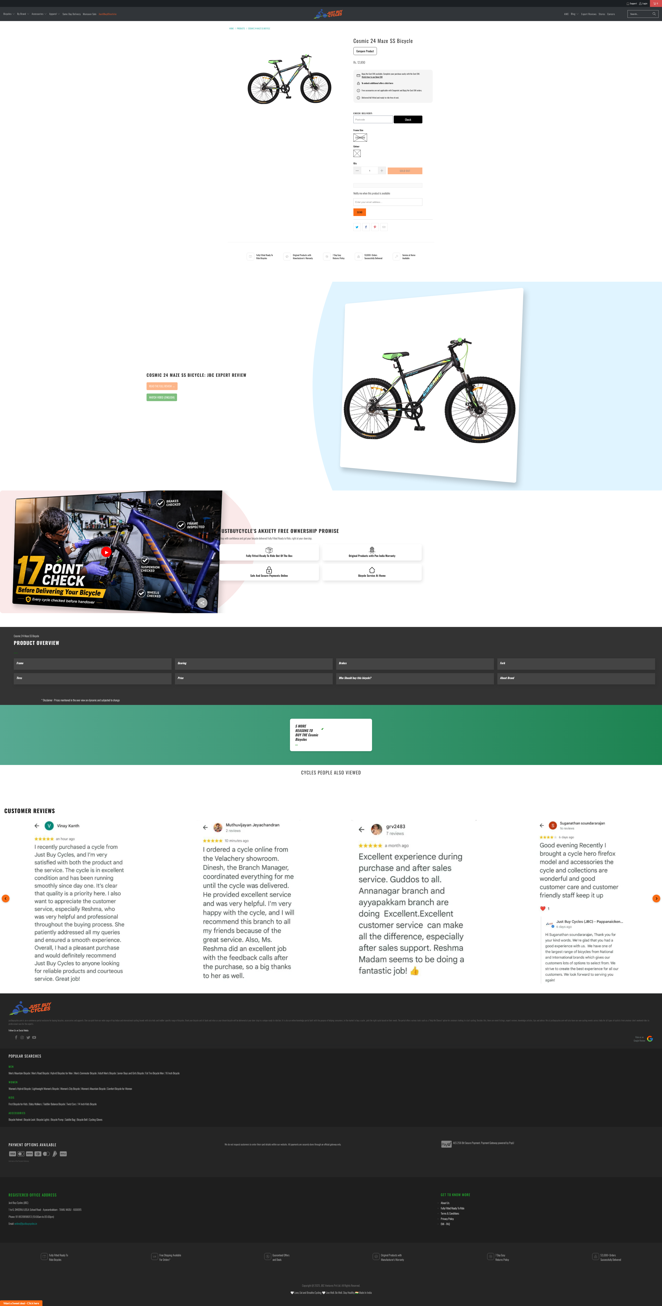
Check (408, 119)
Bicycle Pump (57, 1119)
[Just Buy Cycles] (328, 14)
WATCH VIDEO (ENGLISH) (161, 397)
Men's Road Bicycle (40, 1073)
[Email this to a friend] (384, 227)
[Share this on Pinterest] (375, 227)
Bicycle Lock (29, 1119)
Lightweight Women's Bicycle (45, 1089)
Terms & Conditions (450, 1213)
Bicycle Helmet (15, 1119)
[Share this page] (202, 603)
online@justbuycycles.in (25, 1223)
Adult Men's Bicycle (107, 1073)
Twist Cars (71, 1104)
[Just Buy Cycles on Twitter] (28, 1037)
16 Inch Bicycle (172, 1073)
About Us (445, 1203)
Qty (355, 163)
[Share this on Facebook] (366, 227)
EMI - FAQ (445, 1224)
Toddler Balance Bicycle (54, 1104)
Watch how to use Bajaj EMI (372, 77)
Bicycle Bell (82, 1119)
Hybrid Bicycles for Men (62, 1073)
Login (645, 3)
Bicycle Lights (43, 1119)
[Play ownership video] (106, 552)
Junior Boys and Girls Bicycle (130, 1073)
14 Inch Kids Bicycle (87, 1104)
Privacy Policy (447, 1219)
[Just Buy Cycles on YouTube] (34, 1037)
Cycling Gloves (95, 1119)
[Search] (654, 14)
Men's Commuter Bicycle (85, 1073)
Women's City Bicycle (70, 1089)
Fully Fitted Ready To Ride (452, 1208)
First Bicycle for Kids (18, 1104)
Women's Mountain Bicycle (93, 1089)
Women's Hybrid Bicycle (20, 1089)
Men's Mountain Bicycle (19, 1073)
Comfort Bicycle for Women (119, 1089)
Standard (360, 137)
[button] (9, 13)
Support (633, 3)
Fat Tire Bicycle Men (154, 1073)
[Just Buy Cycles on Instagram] (22, 1037)
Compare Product (365, 51)
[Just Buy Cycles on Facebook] (16, 1037)
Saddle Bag (70, 1119)
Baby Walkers (35, 1104)
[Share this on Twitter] (357, 227)
